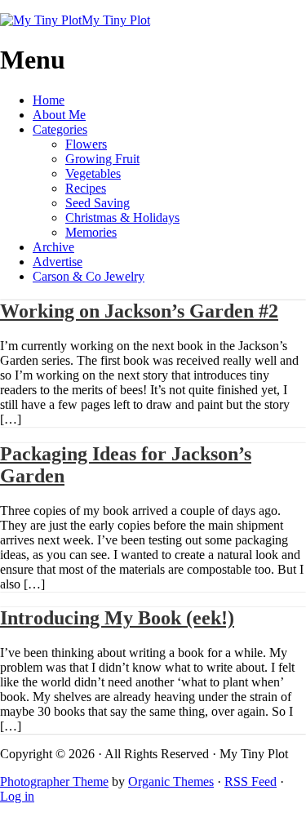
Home (48, 100)
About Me (59, 115)
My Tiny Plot (116, 20)
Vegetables (93, 173)
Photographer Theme (54, 781)
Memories (91, 232)
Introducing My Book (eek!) (117, 617)
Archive (53, 247)
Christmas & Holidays (122, 217)
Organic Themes (171, 781)
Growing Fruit (102, 159)
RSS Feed (250, 781)
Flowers (86, 144)
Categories (60, 129)
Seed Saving (97, 203)
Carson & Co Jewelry (88, 276)
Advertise (57, 262)
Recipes (85, 188)
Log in (17, 796)
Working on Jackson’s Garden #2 (139, 311)
